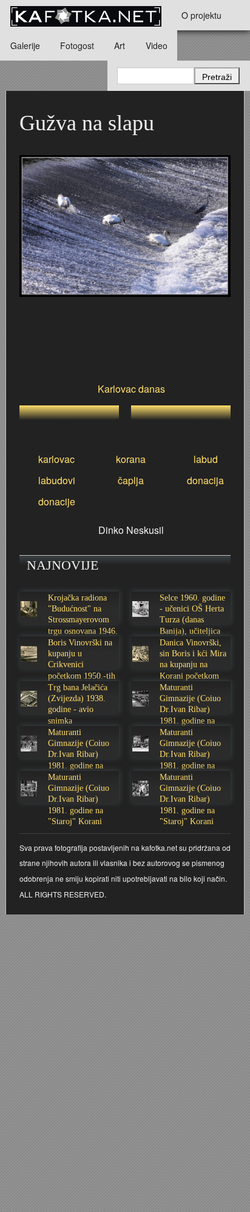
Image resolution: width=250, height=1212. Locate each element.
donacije (56, 501)
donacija (205, 480)
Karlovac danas (131, 389)
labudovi (56, 480)
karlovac (56, 459)
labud (206, 459)
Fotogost (77, 45)
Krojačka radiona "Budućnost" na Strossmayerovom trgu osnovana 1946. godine (83, 620)
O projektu (201, 15)
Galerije (25, 45)
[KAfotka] (85, 15)
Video (156, 45)
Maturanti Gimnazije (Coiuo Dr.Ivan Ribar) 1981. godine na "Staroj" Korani (190, 709)
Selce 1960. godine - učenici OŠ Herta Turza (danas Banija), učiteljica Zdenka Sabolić (192, 620)
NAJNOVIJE (62, 565)
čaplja (131, 480)
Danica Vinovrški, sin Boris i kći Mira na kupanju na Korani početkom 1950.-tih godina (193, 664)
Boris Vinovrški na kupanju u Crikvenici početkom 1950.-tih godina (81, 664)
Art (119, 45)
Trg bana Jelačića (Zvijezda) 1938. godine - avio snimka (77, 704)
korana (131, 459)
